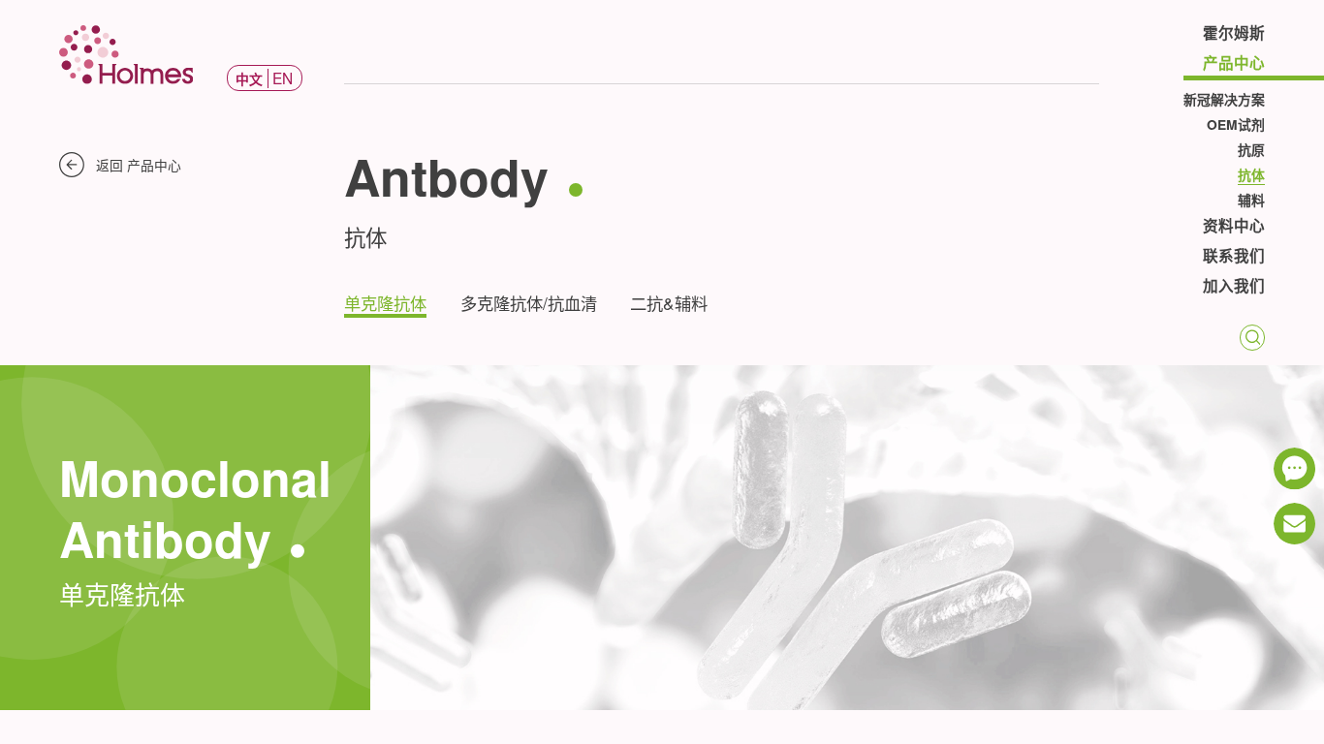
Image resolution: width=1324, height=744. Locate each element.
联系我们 (1234, 257)
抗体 (1251, 174)
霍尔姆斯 (1234, 34)
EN (282, 77)
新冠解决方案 (1224, 98)
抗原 (1251, 149)
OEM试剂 (1236, 124)
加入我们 (1234, 287)
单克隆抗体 (385, 303)
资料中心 (1234, 227)
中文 (249, 78)
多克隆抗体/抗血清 (528, 303)
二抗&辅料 (669, 303)
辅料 (1251, 199)
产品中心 (1234, 64)
